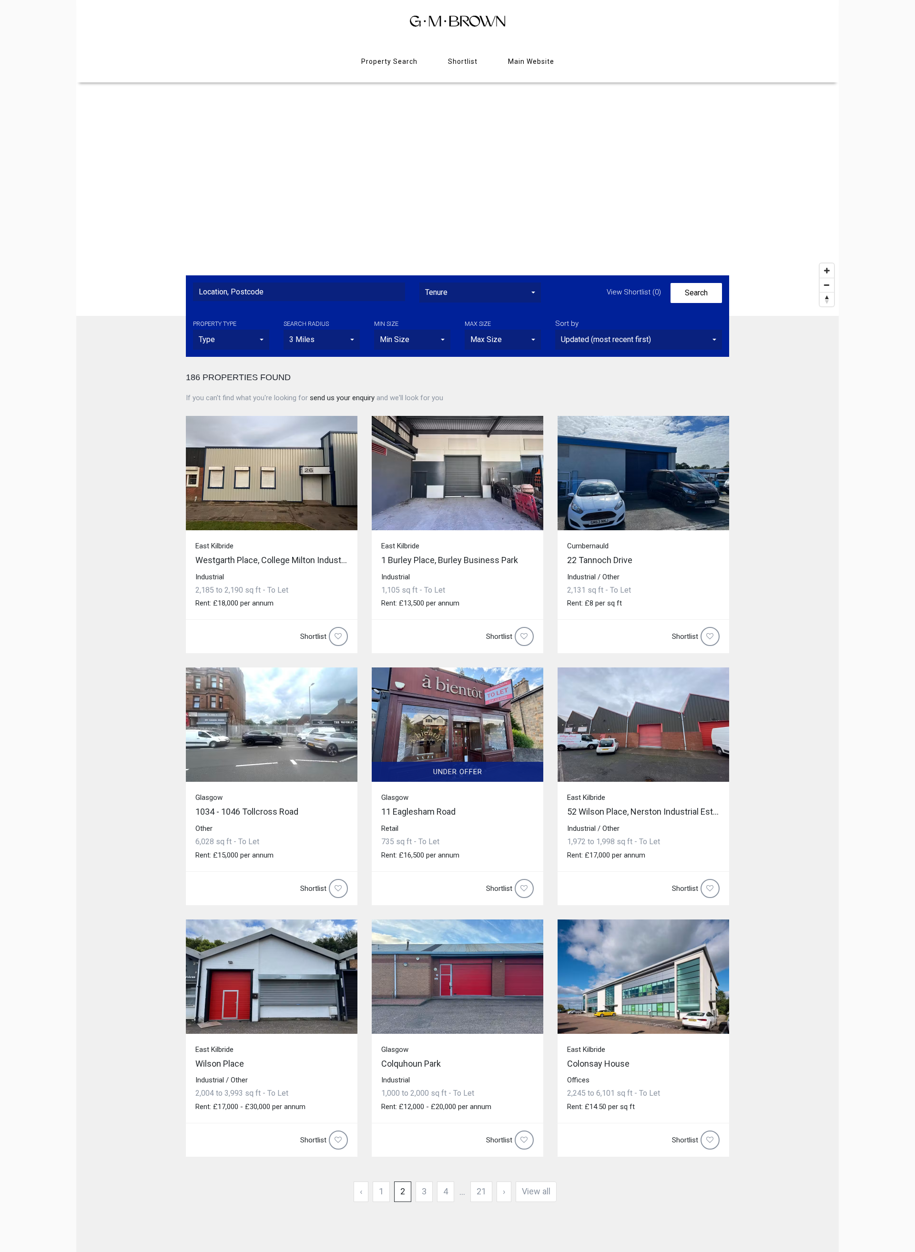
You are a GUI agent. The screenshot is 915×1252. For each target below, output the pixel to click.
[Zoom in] (827, 270)
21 (481, 1191)
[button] (480, 293)
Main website (531, 61)
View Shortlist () (634, 292)
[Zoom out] (827, 285)
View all (536, 1191)
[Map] (457, 196)
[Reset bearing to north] (827, 299)
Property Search (389, 61)
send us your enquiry (342, 398)
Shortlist (463, 61)
